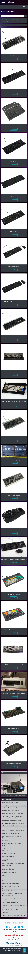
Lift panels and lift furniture (9, 872)
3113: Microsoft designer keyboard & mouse (13, 301)
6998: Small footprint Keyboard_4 (13, 763)
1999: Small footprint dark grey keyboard (13, 460)
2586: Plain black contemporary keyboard (14, 664)
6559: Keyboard (13, 336)
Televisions (5, 912)
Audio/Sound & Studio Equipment (10, 802)
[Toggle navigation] (3, 7)
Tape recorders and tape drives (10, 902)
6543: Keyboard (13, 161)
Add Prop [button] (14, 59)
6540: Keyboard (13, 438)
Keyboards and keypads (12, 20)
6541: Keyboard (13, 90)
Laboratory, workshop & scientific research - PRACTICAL (13, 859)
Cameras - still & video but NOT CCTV (11, 810)
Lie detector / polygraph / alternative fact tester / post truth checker (12, 868)
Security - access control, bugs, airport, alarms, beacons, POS (12, 894)
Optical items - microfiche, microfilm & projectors (11, 887)
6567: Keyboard (13, 231)
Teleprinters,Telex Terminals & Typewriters (12, 909)
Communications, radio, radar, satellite (11, 820)
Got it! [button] (24, 950)
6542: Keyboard (13, 55)
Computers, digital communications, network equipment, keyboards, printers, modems (13, 824)
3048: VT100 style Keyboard (13, 495)
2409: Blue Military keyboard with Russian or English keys (13, 693)
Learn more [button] (4, 951)
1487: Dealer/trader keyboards (13, 594)
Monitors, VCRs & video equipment (11, 883)
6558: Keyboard (13, 530)
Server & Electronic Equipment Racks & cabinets (12, 898)
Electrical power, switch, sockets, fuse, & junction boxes (12, 837)
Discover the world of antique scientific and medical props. (14, 938)
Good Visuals (5, 850)
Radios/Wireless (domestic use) (10, 890)
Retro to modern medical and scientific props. (14, 930)
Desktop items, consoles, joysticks (10, 833)
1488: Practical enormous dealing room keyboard (13, 629)
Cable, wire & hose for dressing (10, 807)
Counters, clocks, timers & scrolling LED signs (13, 830)
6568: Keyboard (13, 196)
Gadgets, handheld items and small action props (12, 844)
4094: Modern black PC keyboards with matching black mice (14, 559)
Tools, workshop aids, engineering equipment (13, 915)
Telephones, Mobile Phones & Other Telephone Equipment (13, 906)
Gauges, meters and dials (8, 848)
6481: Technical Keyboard (13, 728)
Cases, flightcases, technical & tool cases (12, 813)
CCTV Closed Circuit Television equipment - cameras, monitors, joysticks (13, 817)
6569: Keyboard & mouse (13, 266)
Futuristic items (6, 840)
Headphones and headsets (8, 853)
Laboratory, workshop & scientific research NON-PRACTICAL (13, 864)
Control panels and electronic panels (11, 828)
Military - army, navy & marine (9, 880)
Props (25, 6)
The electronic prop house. (14, 946)
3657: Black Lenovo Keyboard (13, 372)
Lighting (4, 875)
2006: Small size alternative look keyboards (13, 126)
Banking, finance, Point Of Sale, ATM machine (13, 805)
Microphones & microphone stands (11, 878)
